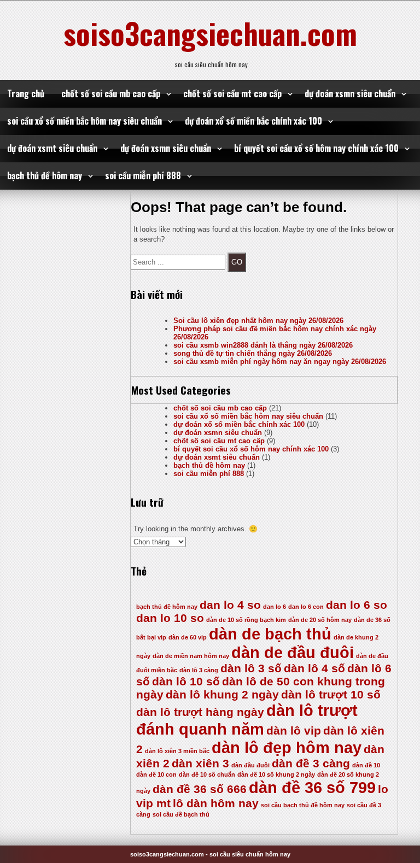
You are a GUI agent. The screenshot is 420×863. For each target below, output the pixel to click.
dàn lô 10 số (186, 681)
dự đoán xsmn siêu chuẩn (350, 93)
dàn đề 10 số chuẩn (207, 774)
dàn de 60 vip (187, 637)
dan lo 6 (274, 606)
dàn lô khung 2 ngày (222, 694)
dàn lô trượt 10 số (331, 694)
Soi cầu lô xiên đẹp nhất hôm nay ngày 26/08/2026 (258, 320)
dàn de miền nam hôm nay (191, 656)
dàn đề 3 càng (311, 763)
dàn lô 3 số (251, 668)
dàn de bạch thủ (270, 634)
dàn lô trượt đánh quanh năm (247, 719)
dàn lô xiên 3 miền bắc (177, 751)
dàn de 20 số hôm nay (320, 620)
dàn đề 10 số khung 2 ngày (276, 774)
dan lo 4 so (230, 604)
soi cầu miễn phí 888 (143, 175)
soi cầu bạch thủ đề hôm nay (303, 805)
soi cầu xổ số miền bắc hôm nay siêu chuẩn (84, 120)
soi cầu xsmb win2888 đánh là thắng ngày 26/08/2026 (263, 345)
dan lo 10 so (170, 618)
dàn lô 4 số (314, 668)
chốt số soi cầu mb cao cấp (110, 93)
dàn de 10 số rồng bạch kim (246, 620)
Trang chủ (25, 93)
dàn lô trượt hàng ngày (200, 712)
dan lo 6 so (356, 604)
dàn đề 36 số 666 (200, 789)
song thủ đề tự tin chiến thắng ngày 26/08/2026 (252, 353)
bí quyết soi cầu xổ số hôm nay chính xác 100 (316, 148)
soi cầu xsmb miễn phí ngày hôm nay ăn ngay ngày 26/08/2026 (279, 361)
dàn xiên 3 (200, 763)
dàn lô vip (293, 730)
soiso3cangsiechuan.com (210, 32)
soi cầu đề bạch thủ (181, 814)
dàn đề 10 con (156, 774)
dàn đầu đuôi (250, 765)
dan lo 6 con (306, 606)
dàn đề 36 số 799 (312, 787)
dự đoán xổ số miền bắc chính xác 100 (253, 120)
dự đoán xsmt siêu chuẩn (52, 148)
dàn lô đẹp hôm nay (286, 747)
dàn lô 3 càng (198, 670)
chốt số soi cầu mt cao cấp (232, 93)
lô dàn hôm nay (216, 803)
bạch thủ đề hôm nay (44, 175)
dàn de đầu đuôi (292, 652)
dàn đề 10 (366, 765)
